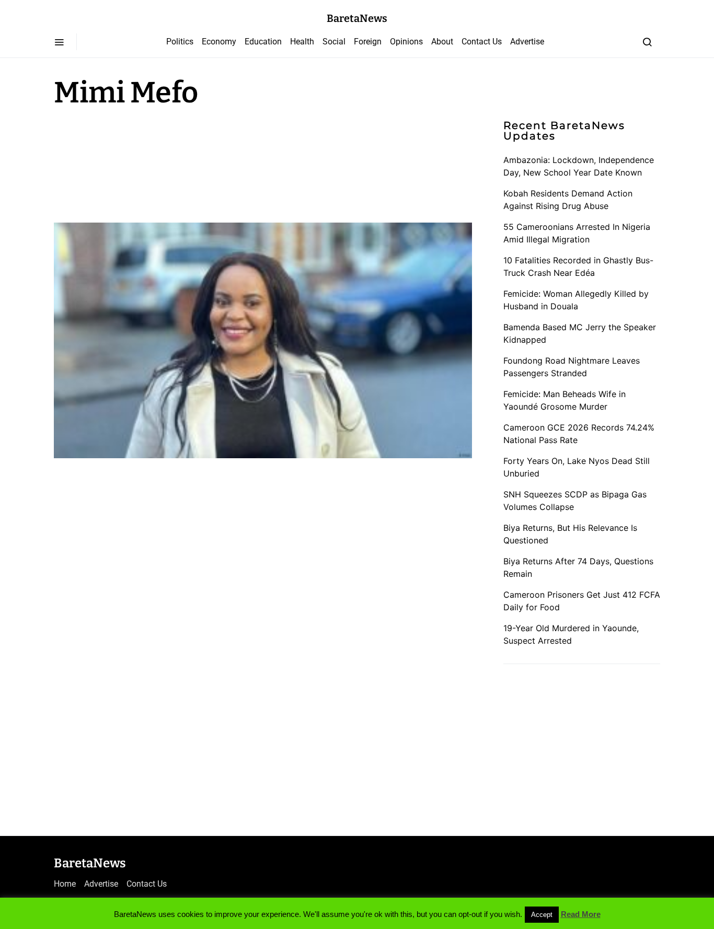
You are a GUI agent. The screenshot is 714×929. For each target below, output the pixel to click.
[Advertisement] (137, 163)
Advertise (527, 42)
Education (263, 42)
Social (334, 42)
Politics (179, 42)
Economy (219, 42)
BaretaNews (357, 18)
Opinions (406, 42)
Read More (581, 914)
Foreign (368, 42)
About (442, 42)
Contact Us (482, 42)
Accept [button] (541, 915)
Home (65, 884)
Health (302, 42)
